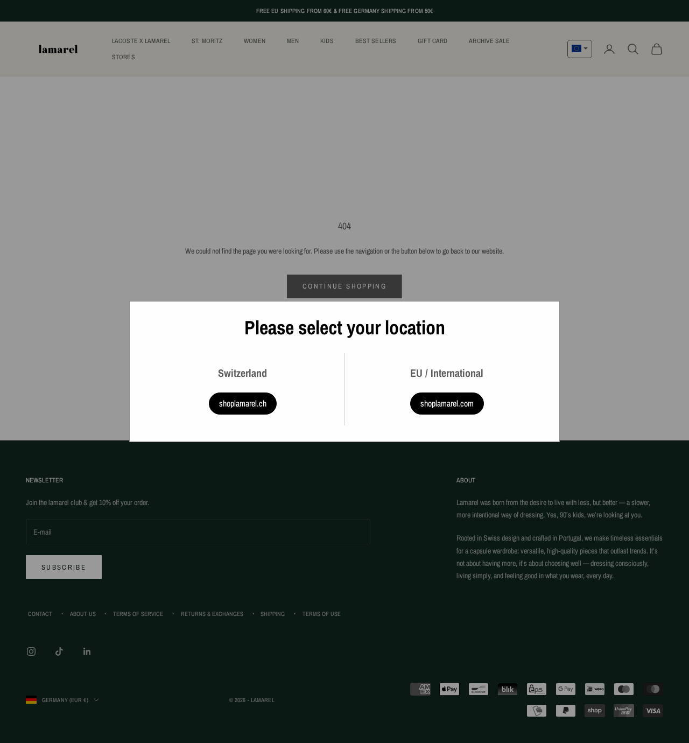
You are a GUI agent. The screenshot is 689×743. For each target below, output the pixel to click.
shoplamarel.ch (242, 403)
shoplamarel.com (447, 403)
